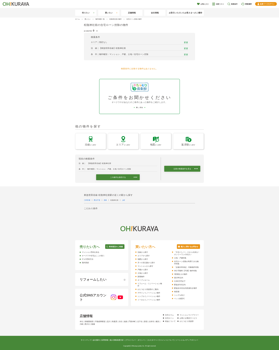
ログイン (267, 4)
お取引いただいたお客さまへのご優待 (185, 13)
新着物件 (141, 277)
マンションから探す (145, 266)
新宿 (145, 321)
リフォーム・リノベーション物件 (150, 285)
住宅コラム (169, 315)
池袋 (125, 321)
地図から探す (143, 259)
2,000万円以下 (179, 281)
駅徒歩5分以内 (180, 285)
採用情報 (104, 340)
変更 (186, 42)
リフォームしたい (93, 279)
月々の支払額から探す (146, 263)
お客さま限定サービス (188, 318)
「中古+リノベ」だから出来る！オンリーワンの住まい (187, 253)
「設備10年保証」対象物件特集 (186, 267)
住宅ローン (169, 318)
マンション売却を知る (90, 252)
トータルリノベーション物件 (149, 300)
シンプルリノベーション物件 (149, 296)
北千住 (139, 321)
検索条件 (234, 4)
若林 (105, 200)
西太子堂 (97, 200)
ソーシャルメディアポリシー (187, 340)
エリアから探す (144, 256)
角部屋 (176, 292)
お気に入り (205, 4)
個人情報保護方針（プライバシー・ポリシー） (128, 340)
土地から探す (143, 273)
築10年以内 (178, 278)
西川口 (87, 324)
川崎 (81, 324)
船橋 (93, 324)
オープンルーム (144, 280)
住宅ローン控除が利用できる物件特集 (186, 263)
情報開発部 (89, 321)
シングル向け (179, 295)
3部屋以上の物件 (180, 274)
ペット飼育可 (179, 299)
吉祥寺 (151, 321)
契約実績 (85, 263)
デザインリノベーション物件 (149, 293)
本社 (81, 321)
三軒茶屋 (87, 200)
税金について (170, 321)
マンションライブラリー (189, 315)
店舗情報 (132, 13)
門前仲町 (132, 321)
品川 (108, 321)
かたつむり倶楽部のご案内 (148, 289)
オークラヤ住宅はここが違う (93, 256)
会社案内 (96, 340)
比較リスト (220, 4)
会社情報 (155, 13)
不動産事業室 (100, 321)
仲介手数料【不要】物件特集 (185, 271)
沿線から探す (143, 252)
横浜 (157, 321)
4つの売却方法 (87, 259)
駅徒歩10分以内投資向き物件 (185, 288)
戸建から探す (143, 270)
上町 (123, 200)
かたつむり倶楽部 (187, 321)
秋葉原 (114, 321)
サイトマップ (86, 340)
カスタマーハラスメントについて (161, 340)
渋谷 (120, 321)
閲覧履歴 (248, 4)
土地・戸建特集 (180, 258)
